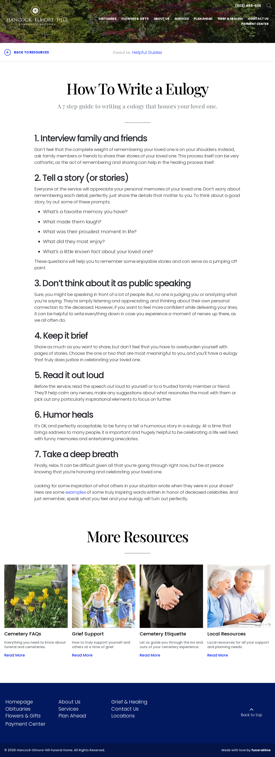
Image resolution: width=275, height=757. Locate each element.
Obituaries (18, 708)
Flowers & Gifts (23, 715)
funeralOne (261, 750)
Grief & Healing (129, 701)
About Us (69, 701)
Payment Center (25, 723)
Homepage (19, 701)
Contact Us (125, 708)
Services (68, 708)
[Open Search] (269, 6)
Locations (123, 715)
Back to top (251, 714)
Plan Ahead (72, 715)
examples (76, 492)
